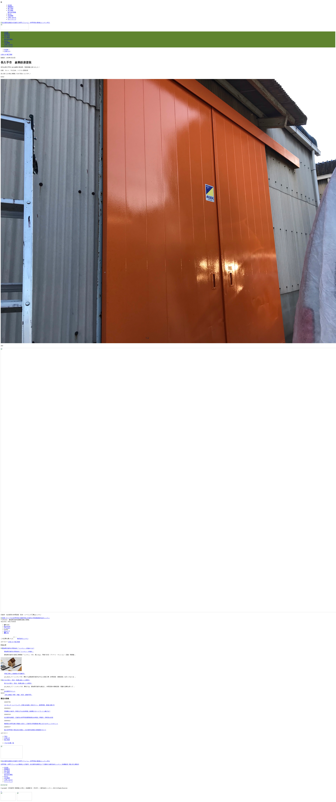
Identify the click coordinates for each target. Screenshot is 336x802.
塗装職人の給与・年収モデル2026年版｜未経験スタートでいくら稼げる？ (27, 711)
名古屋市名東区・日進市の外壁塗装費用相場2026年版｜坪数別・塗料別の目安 (28, 717)
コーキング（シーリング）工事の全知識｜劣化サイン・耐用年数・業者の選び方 (29, 705)
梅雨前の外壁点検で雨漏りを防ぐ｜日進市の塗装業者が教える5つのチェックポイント (31, 723)
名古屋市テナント (9, 691)
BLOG (10, 14)
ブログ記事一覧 (9, 743)
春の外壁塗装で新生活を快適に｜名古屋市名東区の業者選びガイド (25, 730)
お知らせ (11, 642)
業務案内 (10, 7)
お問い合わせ (12, 17)
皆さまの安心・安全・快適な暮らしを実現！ (18, 683)
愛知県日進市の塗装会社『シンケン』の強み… (19, 651)
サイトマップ (12, 19)
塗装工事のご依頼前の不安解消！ (14, 673)
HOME (10, 5)
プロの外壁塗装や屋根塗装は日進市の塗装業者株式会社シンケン (29, 618)
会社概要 (10, 15)
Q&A (5, 736)
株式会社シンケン (22, 638)
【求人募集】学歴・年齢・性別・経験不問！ (18, 694)
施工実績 (10, 8)
